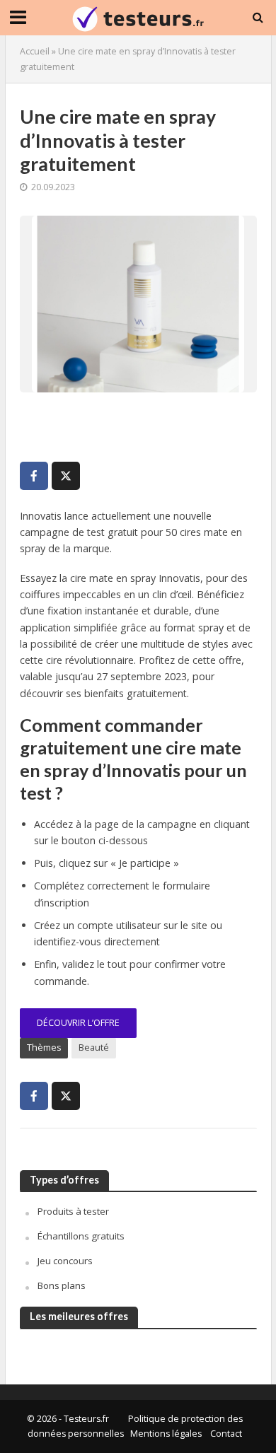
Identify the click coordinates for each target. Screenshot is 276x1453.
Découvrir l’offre (78, 1023)
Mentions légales (166, 1434)
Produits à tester (73, 1211)
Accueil (35, 51)
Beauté (94, 1047)
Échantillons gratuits (81, 1236)
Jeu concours (65, 1260)
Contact (226, 1434)
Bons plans (62, 1285)
